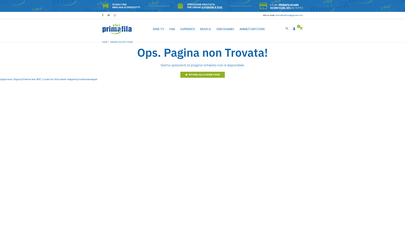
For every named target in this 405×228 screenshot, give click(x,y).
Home (104, 42)
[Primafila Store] (117, 28)
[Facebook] (103, 15)
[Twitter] (108, 15)
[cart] (301, 29)
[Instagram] (115, 15)
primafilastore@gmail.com (289, 15)
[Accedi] (294, 28)
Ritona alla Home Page (204, 74)
